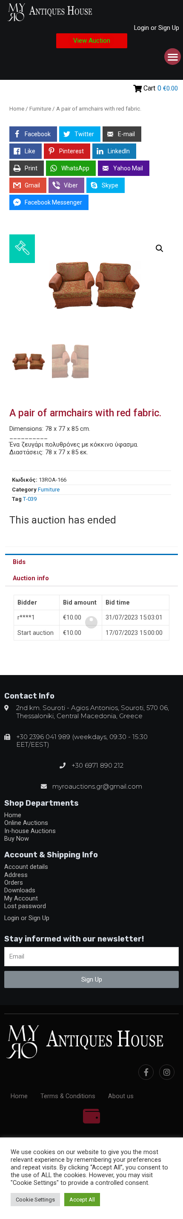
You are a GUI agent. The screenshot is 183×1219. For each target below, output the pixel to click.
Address (16, 875)
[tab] (91, 562)
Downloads (19, 890)
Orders (13, 882)
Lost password (25, 906)
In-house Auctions (30, 831)
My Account (21, 898)
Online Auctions (26, 823)
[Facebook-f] (146, 1072)
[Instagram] (166, 1072)
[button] (91, 40)
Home (16, 108)
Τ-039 (30, 499)
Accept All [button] (82, 1199)
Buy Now (16, 838)
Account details (26, 867)
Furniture (40, 108)
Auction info (31, 578)
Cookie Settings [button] (35, 1199)
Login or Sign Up (156, 28)
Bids (19, 562)
